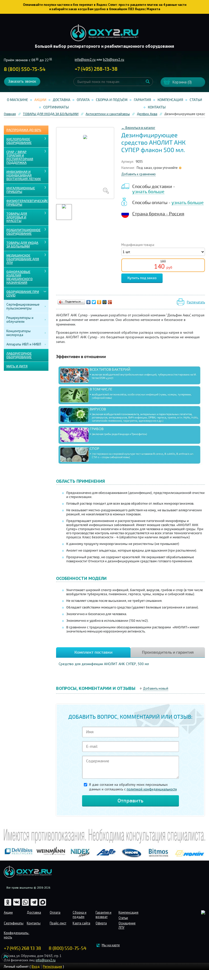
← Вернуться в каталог (138, 128)
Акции (40, 100)
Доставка (61, 100)
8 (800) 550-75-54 (24, 69)
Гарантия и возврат (103, 914)
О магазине (17, 100)
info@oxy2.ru (85, 59)
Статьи (196, 100)
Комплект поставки (93, 652)
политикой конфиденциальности (152, 789)
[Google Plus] (110, 302)
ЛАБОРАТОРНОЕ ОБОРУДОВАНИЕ (19, 355)
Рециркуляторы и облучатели (19, 319)
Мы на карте (111, 945)
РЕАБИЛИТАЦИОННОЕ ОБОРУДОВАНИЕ (23, 232)
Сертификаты (56, 107)
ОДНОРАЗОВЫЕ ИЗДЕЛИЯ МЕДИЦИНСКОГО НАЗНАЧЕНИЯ (19, 277)
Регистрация (52, 966)
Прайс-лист (58, 923)
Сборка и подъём (111, 100)
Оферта (101, 923)
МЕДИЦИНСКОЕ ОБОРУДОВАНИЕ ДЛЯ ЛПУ (22, 259)
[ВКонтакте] (88, 302)
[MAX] (43, 905)
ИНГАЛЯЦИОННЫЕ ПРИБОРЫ (20, 190)
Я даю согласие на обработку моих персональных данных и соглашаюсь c (133, 786)
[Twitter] (94, 302)
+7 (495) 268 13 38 (22, 948)
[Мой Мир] (104, 302)
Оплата (83, 100)
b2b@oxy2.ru (113, 59)
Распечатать (196, 302)
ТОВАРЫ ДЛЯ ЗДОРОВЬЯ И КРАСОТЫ (16, 217)
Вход (36, 966)
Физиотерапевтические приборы (27, 203)
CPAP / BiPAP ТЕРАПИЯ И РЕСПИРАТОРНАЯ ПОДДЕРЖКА (19, 157)
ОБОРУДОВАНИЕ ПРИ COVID (22, 293)
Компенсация (170, 100)
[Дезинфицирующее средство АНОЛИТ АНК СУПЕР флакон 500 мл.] (85, 163)
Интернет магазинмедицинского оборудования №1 (104, 33)
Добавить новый (155, 688)
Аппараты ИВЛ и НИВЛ (23, 344)
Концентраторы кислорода (18, 333)
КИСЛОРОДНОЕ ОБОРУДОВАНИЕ (19, 141)
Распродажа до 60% (23, 130)
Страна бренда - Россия (158, 214)
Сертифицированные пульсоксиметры (23, 306)
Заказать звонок (22, 81)
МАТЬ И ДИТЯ (17, 366)
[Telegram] (34, 905)
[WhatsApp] (25, 905)
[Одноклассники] (99, 302)
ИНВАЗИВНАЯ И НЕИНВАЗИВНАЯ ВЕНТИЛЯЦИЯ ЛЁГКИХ (23, 175)
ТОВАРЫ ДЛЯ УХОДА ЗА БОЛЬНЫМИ (22, 244)
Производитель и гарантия (168, 652)
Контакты (157, 107)
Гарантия (142, 100)
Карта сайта (81, 923)
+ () (96, 69)
